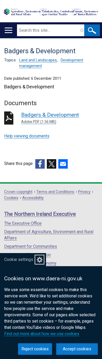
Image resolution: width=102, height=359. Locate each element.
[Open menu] (8, 30)
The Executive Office (23, 223)
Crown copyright (18, 192)
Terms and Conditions (55, 192)
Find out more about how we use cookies (41, 333)
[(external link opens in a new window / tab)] (40, 164)
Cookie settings (18, 259)
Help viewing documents (26, 135)
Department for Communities (30, 246)
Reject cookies (35, 348)
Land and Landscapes (38, 60)
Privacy (84, 192)
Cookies (11, 198)
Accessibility (33, 198)
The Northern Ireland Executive (40, 214)
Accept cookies (77, 348)
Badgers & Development (50, 118)
